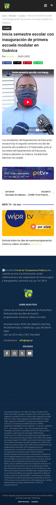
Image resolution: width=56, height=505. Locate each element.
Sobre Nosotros (23, 502)
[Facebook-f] (7, 353)
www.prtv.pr (35, 244)
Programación (11, 387)
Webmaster (36, 498)
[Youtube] (29, 353)
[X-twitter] (22, 353)
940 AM (8, 382)
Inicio (4, 16)
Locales (21, 16)
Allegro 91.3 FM (12, 376)
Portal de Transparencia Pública (30, 270)
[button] (52, 5)
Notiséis (12, 16)
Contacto (34, 502)
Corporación (11, 397)
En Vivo (8, 371)
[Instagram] (14, 353)
